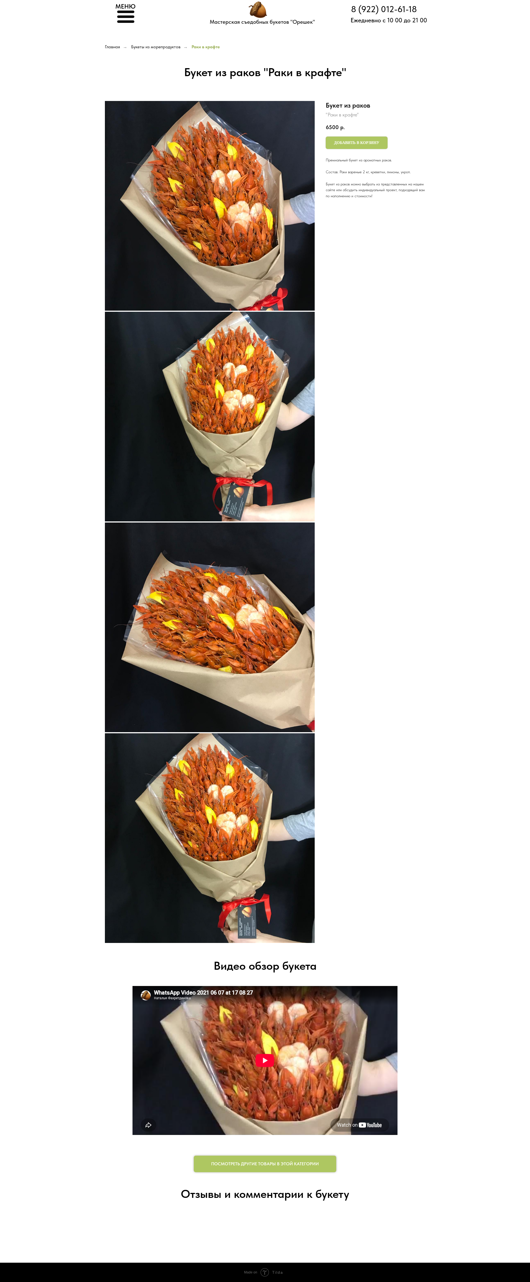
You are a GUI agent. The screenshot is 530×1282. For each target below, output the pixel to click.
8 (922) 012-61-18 (384, 9)
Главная (112, 46)
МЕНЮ (125, 6)
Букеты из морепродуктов (156, 46)
